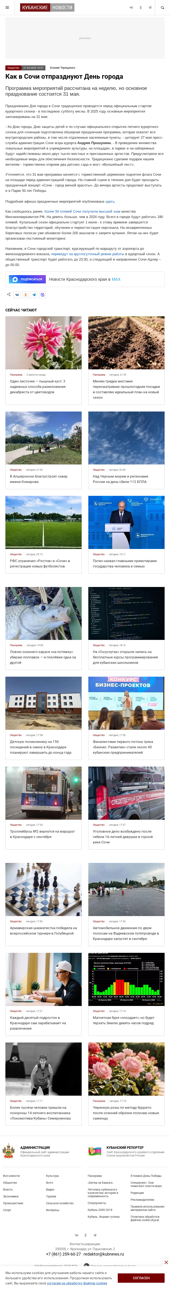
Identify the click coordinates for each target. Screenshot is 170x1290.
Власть (8, 1189)
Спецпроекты (97, 1203)
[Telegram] (34, 295)
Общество (13, 67)
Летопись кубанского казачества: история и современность (103, 1193)
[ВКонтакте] (17, 295)
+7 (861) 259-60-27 (63, 1254)
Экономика (11, 1196)
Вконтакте (131, 7)
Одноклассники (140, 7)
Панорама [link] (16, 374)
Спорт (7, 1210)
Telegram (150, 7)
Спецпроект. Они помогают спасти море (146, 1184)
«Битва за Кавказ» (100, 1182)
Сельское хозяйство (60, 1203)
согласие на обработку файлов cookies (77, 1283)
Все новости (11, 1175)
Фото (49, 1182)
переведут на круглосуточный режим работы (87, 254)
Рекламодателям (142, 1199)
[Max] (42, 295)
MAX (116, 279)
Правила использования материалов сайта (147, 1208)
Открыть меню (7, 7)
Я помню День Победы (146, 1175)
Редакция (137, 1192)
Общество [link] (16, 469)
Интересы (52, 1210)
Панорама (95, 1175)
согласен (141, 1278)
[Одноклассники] (25, 295)
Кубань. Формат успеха (104, 1216)
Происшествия (13, 1203)
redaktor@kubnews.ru (104, 1254)
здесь (110, 201)
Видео (50, 1189)
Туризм (51, 1196)
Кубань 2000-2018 (100, 1210)
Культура (52, 1175)
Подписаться (31, 279)
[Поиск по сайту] (162, 7)
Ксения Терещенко (62, 67)
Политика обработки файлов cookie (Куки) (145, 1218)
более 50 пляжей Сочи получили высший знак (82, 211)
